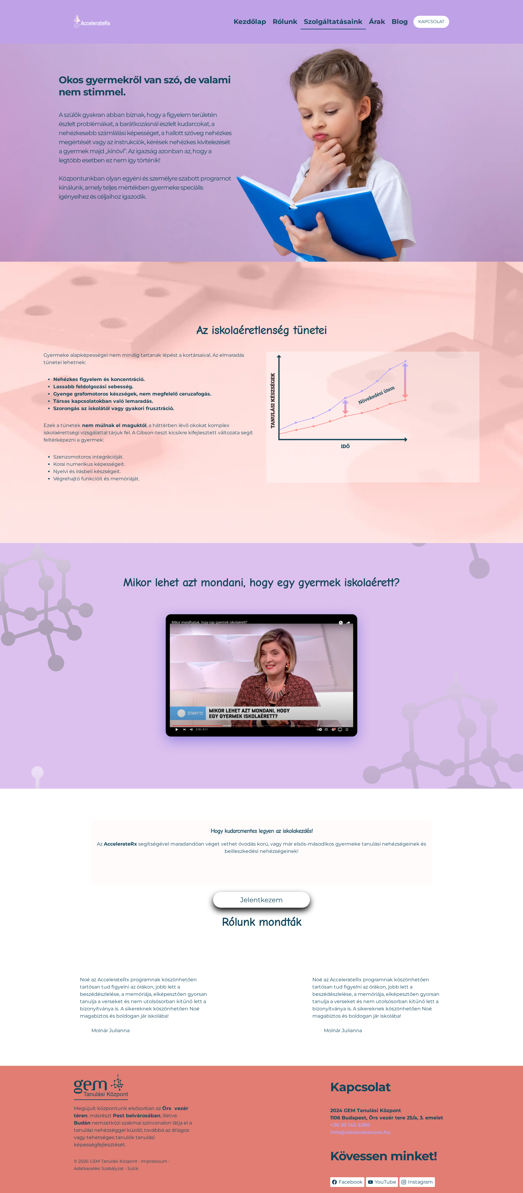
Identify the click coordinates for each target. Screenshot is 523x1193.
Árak (377, 22)
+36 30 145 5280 (350, 1125)
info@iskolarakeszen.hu (360, 1132)
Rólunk (285, 22)
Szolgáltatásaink (333, 22)
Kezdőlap (250, 22)
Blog (400, 22)
